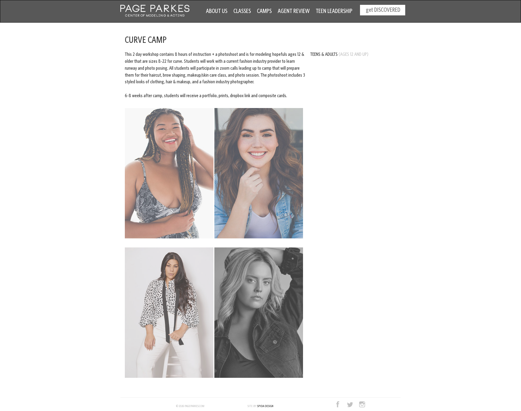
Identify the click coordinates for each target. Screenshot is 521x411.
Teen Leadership (334, 11)
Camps (264, 11)
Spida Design (265, 406)
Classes (242, 11)
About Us (216, 11)
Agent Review (294, 11)
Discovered (383, 9)
